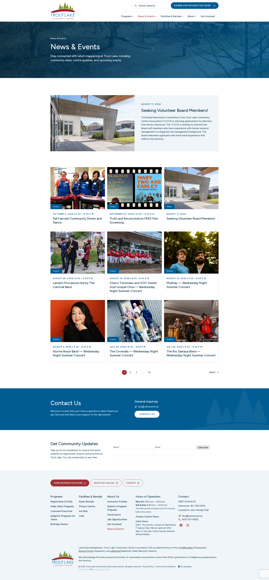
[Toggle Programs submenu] (133, 16)
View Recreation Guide (68, 483)
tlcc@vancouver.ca (148, 406)
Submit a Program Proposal (117, 508)
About (190, 16)
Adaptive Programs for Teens (62, 517)
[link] (134, 123)
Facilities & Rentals (171, 16)
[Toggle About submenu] (196, 16)
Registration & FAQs (61, 501)
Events (56, 206)
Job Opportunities (117, 519)
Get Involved (207, 16)
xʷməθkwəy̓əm (185, 547)
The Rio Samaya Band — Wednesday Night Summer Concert (191, 353)
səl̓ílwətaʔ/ (115, 551)
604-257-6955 (190, 519)
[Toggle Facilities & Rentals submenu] (183, 16)
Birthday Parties (59, 524)
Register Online (104, 483)
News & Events (146, 16)
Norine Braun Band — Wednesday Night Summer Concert (76, 353)
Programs (126, 16)
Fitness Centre (87, 506)
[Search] (135, 5)
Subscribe (203, 447)
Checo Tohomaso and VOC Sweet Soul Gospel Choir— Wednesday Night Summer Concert (133, 287)
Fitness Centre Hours (147, 516)
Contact (183, 496)
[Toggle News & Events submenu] (156, 16)
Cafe (81, 515)
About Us (113, 496)
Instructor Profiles (117, 501)
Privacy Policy (148, 566)
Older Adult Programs (62, 506)
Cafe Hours (142, 521)
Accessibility (186, 566)
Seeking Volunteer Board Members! (174, 110)
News (169, 206)
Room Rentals (86, 501)
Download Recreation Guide (192, 5)
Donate (131, 483)
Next (212, 372)
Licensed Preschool (61, 511)
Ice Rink (83, 511)
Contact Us (147, 414)
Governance (114, 514)
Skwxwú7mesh (85, 551)
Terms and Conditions (166, 566)
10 (149, 372)
